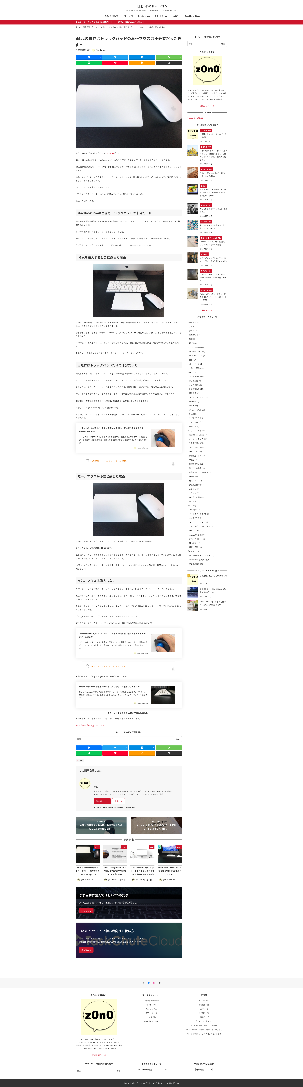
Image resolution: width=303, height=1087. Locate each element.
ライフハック (194, 447)
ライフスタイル (193, 430)
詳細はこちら (102, 801)
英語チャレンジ (195, 476)
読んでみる (86, 910)
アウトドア (191, 322)
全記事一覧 (204, 1009)
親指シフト (193, 480)
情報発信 (190, 551)
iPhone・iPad (195, 410)
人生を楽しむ (194, 535)
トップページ (204, 1000)
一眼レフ (192, 426)
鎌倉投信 (192, 393)
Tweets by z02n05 (195, 118)
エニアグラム (194, 518)
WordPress (174, 1083)
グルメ (191, 330)
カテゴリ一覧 (204, 1013)
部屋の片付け (194, 485)
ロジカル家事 (194, 497)
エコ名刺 (192, 360)
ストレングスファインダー (199, 526)
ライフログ (193, 451)
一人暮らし (191, 489)
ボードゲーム (194, 364)
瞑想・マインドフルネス (198, 472)
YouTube (131, 807)
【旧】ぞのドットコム (151, 6)
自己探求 (192, 543)
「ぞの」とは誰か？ (151, 1000)
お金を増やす (194, 376)
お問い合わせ (204, 1017)
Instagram (120, 807)
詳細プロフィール (207, 106)
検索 (178, 739)
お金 (189, 372)
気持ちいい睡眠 (195, 468)
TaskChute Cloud (196, 435)
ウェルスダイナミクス (198, 514)
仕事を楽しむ (194, 389)
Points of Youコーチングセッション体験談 (204, 1034)
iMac (80, 760)
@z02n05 (109, 153)
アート (191, 326)
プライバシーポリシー (204, 1021)
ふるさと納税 (194, 385)
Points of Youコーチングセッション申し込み (204, 1029)
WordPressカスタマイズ (199, 560)
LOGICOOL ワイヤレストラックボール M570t (109, 461)
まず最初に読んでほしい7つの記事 (204, 1025)
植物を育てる (194, 464)
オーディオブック (196, 439)
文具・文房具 (194, 368)
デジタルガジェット (195, 397)
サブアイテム (194, 418)
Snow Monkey (130, 1083)
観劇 (191, 339)
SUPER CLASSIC (196, 355)
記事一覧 (119, 801)
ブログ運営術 (194, 564)
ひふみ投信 (193, 381)
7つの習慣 (193, 509)
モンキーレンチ (151, 1083)
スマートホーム (195, 422)
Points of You (195, 351)
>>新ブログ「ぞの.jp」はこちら (90, 725)
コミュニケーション (197, 522)
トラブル (192, 493)
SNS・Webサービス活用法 (199, 555)
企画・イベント (195, 539)
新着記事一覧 (207, 310)
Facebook (109, 807)
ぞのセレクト (151, 1004)
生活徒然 (192, 501)
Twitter (99, 807)
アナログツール (193, 347)
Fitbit (191, 405)
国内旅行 (192, 335)
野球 (191, 343)
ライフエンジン (195, 530)
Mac (104, 50)
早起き (191, 460)
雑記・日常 (193, 547)
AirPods (192, 401)
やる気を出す (194, 443)
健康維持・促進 (195, 455)
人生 (189, 505)
